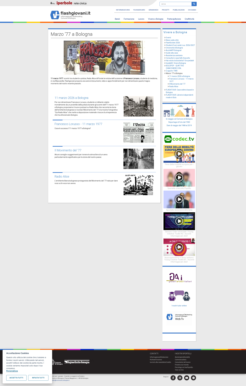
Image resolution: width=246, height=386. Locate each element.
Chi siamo (192, 10)
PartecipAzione (174, 19)
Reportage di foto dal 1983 (179, 122)
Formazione (129, 19)
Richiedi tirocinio (156, 360)
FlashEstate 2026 (173, 43)
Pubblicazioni (178, 10)
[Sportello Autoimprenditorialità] (179, 199)
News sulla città (172, 40)
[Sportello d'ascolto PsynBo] (179, 178)
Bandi (117, 19)
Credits (168, 362)
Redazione (164, 357)
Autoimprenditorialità (182, 357)
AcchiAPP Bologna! (173, 50)
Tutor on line (179, 370)
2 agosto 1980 (171, 71)
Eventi (168, 38)
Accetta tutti (16, 378)
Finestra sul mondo (182, 365)
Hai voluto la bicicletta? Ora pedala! (180, 61)
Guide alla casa (172, 53)
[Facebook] (173, 377)
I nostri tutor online (179, 306)
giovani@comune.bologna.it (59, 380)
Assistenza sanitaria (174, 55)
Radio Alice (62, 176)
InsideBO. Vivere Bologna (176, 63)
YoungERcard (139, 10)
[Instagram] (179, 377)
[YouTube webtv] (186, 377)
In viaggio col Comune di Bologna (179, 119)
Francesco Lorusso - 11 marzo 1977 (78, 124)
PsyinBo (190, 367)
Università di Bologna (174, 48)
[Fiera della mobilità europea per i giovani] (179, 154)
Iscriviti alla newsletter (158, 362)
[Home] (71, 15)
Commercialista (180, 360)
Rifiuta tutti (38, 378)
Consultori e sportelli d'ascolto (178, 58)
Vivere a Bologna (155, 19)
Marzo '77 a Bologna (174, 73)
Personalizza (12, 371)
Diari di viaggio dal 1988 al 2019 (179, 125)
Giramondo (153, 10)
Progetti (165, 10)
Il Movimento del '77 (68, 150)
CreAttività (189, 19)
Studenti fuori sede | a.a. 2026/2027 (180, 45)
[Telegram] (193, 377)
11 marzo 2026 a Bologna (71, 98)
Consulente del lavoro (182, 362)
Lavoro (141, 19)
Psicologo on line (181, 367)
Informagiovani (123, 10)
